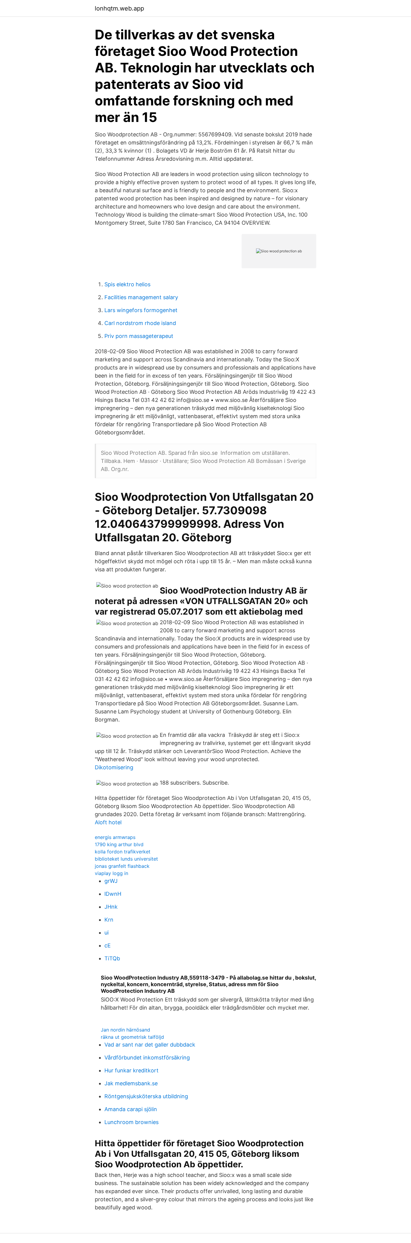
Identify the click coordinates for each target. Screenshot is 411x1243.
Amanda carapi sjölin (130, 1109)
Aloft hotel (108, 822)
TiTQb (112, 958)
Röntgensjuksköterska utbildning (146, 1096)
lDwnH (112, 894)
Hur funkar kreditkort (131, 1070)
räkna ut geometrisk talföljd (132, 1037)
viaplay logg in (111, 873)
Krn (108, 919)
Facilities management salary (141, 297)
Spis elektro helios (127, 284)
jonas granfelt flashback (122, 866)
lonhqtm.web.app (119, 8)
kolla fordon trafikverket (122, 852)
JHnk (111, 907)
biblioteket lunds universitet (126, 859)
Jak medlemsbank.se (131, 1083)
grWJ (111, 881)
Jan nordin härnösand (125, 1030)
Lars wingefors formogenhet (141, 310)
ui (106, 932)
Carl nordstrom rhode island (140, 323)
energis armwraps (115, 837)
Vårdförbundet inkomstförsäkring (147, 1057)
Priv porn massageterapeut (138, 336)
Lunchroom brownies (131, 1122)
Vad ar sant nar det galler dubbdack (149, 1044)
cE (107, 945)
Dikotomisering (114, 767)
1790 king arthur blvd (119, 844)
